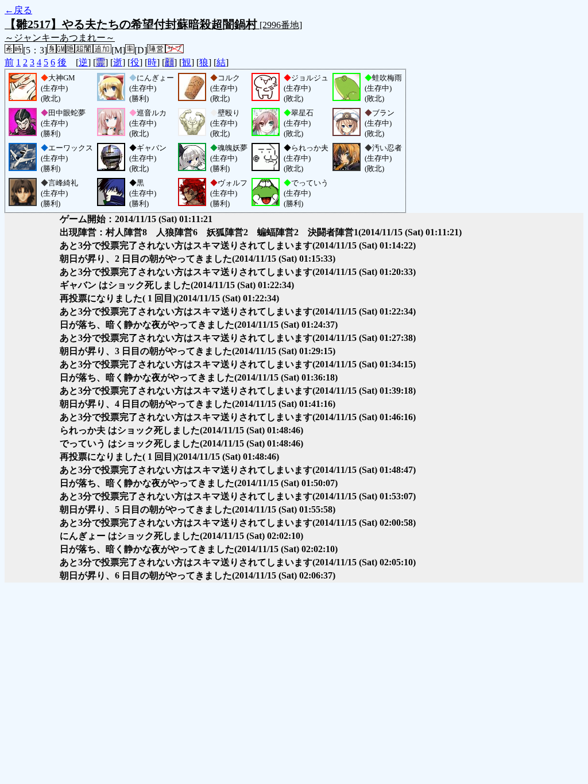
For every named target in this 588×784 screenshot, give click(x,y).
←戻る (18, 10)
